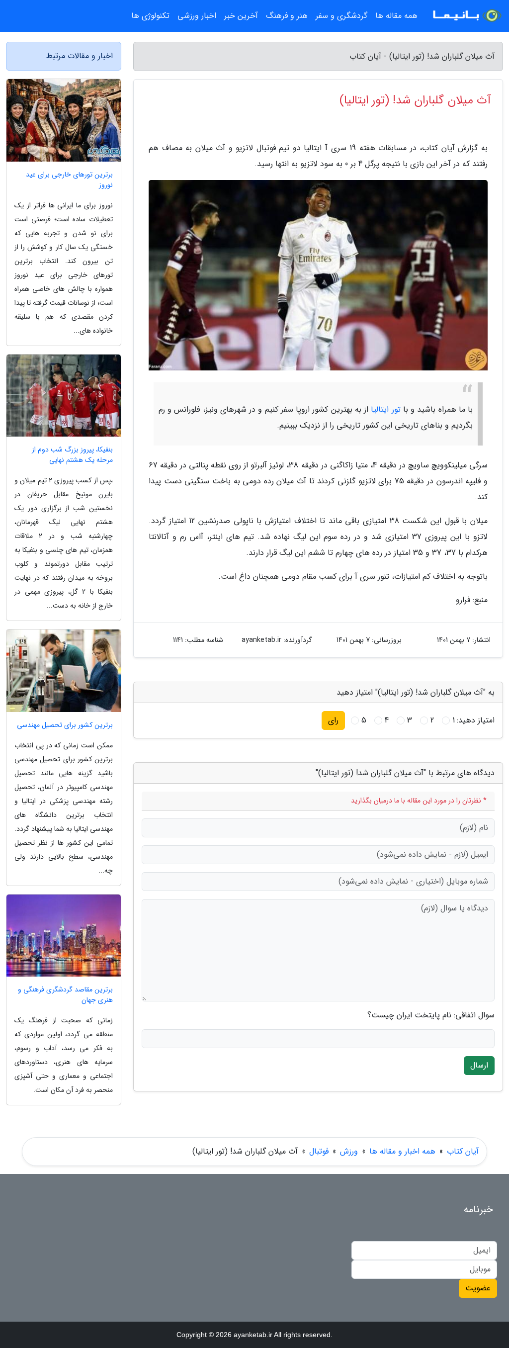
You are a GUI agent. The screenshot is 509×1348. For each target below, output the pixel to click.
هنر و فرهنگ (287, 15)
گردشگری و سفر (341, 15)
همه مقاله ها (396, 15)
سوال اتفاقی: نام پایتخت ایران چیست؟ (431, 1015)
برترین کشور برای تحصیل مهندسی (65, 725)
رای (333, 720)
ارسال (479, 1065)
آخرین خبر (241, 15)
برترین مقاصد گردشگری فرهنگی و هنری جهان (65, 995)
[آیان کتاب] (466, 16)
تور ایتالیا (385, 409)
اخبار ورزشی (196, 15)
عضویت (478, 1288)
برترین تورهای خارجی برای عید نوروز (69, 180)
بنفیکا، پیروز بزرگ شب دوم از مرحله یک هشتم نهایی (72, 455)
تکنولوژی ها (150, 15)
